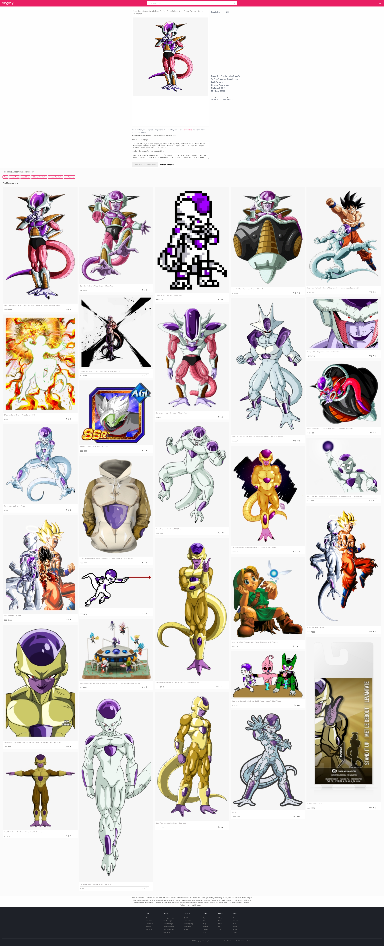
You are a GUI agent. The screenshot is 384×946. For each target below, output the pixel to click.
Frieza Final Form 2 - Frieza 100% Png (168, 529)
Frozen (205, 918)
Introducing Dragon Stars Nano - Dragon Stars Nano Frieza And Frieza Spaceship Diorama (110, 683)
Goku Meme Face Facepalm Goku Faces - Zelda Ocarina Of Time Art (255, 642)
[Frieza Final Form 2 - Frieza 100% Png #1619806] (192, 474)
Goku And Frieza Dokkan (315, 627)
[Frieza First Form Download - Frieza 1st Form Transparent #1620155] (268, 237)
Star (219, 926)
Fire (219, 921)
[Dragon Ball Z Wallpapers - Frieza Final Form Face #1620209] (343, 323)
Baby (204, 924)
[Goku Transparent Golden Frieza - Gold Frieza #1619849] (192, 756)
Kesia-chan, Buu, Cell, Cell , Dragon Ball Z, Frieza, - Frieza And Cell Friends (256, 701)
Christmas (187, 918)
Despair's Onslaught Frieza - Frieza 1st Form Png (96, 286)
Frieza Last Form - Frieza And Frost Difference (95, 884)
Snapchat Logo (169, 929)
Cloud (220, 918)
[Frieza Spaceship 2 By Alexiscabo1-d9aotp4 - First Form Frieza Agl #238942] (343, 394)
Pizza (148, 918)
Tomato (148, 926)
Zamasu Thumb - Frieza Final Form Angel (94, 446)
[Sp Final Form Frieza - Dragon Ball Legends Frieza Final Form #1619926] (116, 332)
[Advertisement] (168, 111)
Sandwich (149, 921)
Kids (204, 932)
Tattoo (235, 932)
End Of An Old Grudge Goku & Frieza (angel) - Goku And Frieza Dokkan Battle (333, 288)
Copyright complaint (166, 164)
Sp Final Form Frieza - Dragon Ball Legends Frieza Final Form (100, 371)
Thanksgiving (188, 924)
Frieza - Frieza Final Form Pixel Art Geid (169, 295)
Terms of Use (246, 941)
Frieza (82, 610)
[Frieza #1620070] (116, 588)
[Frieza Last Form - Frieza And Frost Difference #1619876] (116, 787)
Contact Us (230, 941)
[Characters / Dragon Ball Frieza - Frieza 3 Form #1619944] (192, 357)
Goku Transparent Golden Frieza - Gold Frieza (171, 823)
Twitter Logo (168, 921)
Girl (204, 921)
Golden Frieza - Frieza (314, 804)
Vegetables (150, 924)
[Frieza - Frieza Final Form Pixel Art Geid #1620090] (192, 240)
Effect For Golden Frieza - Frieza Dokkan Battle (20, 415)
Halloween (187, 921)
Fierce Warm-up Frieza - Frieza (14, 506)
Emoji (234, 918)
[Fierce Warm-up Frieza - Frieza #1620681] (40, 464)
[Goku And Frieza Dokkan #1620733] (40, 564)
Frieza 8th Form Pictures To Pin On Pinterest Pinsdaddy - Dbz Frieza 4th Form (258, 437)
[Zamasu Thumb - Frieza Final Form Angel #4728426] (116, 412)
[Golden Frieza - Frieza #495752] (343, 719)
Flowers (235, 921)
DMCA (238, 941)
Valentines (187, 926)
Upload (379, 3)
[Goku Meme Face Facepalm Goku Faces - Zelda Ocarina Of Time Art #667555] (268, 598)
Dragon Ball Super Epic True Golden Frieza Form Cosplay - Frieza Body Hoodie (106, 558)
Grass (220, 924)
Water (235, 926)
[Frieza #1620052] (268, 760)
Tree (219, 929)
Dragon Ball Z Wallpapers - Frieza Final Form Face (323, 352)
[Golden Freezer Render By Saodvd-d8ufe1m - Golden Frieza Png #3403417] (192, 609)
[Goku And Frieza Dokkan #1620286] (343, 566)
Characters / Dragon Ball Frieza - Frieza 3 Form (171, 413)
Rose (234, 924)
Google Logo (168, 932)
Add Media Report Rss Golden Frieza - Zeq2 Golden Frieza (24, 832)
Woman (205, 926)
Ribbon (235, 929)
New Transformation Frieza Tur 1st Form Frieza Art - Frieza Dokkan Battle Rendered (32, 305)
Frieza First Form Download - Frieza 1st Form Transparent (251, 289)
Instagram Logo (169, 918)
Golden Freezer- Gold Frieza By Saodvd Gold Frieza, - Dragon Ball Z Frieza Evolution (32, 742)
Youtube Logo (168, 924)
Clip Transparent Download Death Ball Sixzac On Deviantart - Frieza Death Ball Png (334, 496)
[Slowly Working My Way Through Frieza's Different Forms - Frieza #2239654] (268, 496)
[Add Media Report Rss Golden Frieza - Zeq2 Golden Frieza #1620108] (40, 791)
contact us (188, 130)
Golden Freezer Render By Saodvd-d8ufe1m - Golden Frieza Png (177, 682)
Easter (186, 929)
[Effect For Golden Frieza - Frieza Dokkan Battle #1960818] (40, 363)
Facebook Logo (169, 926)
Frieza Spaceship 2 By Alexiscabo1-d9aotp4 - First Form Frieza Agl (329, 428)
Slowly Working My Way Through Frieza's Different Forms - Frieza (254, 547)
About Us (223, 941)
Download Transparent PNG (145, 164)
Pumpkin (149, 929)
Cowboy (205, 929)
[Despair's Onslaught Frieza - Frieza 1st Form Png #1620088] (116, 235)
